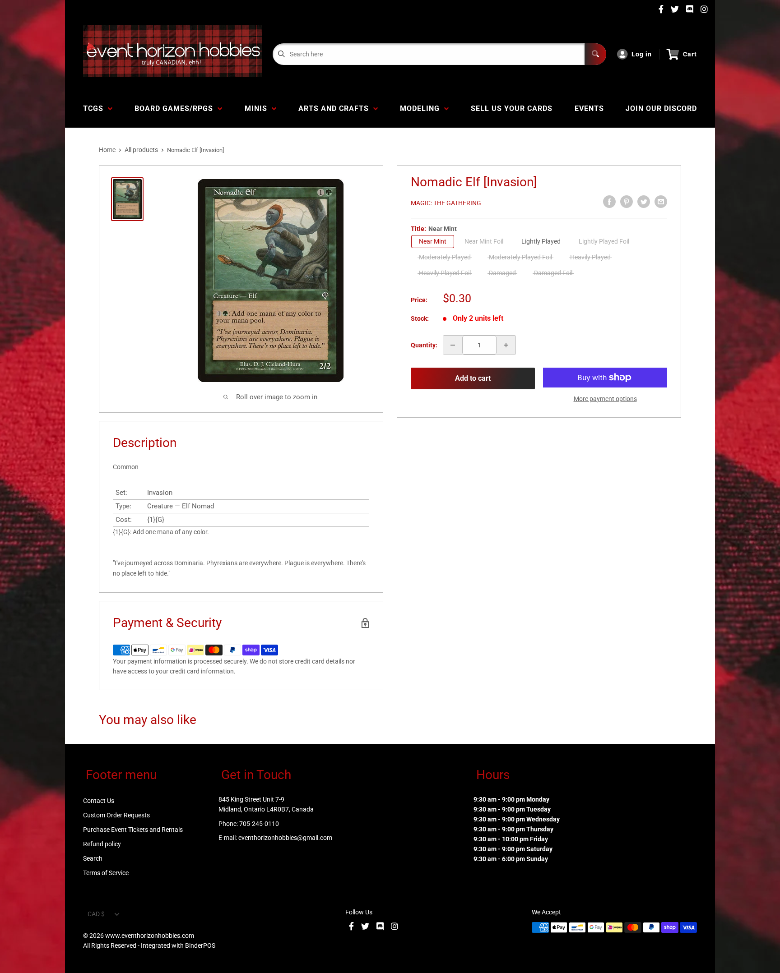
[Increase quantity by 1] (506, 345)
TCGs (95, 108)
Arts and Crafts (335, 108)
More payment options (605, 398)
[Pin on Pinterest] (626, 201)
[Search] (595, 54)
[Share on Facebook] (609, 201)
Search (92, 858)
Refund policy (102, 844)
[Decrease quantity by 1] (452, 345)
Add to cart (473, 378)
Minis (258, 108)
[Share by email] (661, 201)
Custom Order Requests (116, 815)
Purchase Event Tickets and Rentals (133, 829)
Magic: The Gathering (446, 203)
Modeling (422, 108)
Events (589, 108)
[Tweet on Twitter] (643, 201)
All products (141, 149)
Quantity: (424, 345)
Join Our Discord (661, 108)
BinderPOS (200, 945)
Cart (690, 54)
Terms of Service (106, 872)
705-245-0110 (259, 823)
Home (107, 149)
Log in (641, 54)
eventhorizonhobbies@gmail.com (285, 837)
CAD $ (96, 914)
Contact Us (98, 800)
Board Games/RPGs (176, 108)
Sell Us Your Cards (511, 108)
